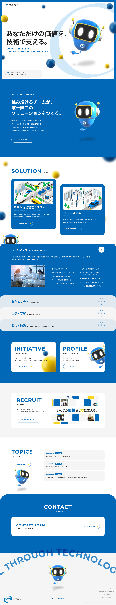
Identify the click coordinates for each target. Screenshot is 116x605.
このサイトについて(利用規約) (105, 591)
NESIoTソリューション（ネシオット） (64, 272)
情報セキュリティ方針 (108, 597)
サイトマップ (110, 588)
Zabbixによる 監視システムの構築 (63, 284)
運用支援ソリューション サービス (92, 278)
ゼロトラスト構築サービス (90, 269)
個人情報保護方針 (109, 594)
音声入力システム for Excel (61, 269)
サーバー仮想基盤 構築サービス (62, 280)
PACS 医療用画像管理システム (91, 286)
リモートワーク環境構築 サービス (92, 282)
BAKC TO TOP (58, 598)
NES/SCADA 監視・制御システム (62, 276)
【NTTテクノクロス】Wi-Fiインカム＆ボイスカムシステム (93, 273)
